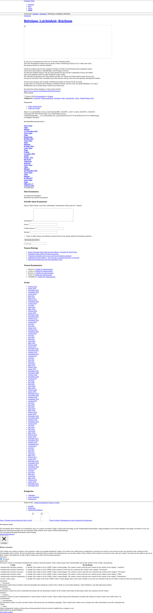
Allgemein (43, 14)
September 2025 (33, 292)
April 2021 (31, 363)
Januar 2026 (32, 288)
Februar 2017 (32, 457)
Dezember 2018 (33, 416)
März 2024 (31, 309)
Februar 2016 (32, 480)
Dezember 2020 (33, 371)
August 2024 (32, 303)
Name (26, 224)
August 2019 (32, 401)
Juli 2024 (31, 305)
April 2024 (31, 307)
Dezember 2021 (33, 348)
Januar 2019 (32, 414)
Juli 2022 (31, 335)
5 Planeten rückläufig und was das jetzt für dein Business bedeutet (49, 256)
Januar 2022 (32, 347)
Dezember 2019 (33, 393)
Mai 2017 (31, 452)
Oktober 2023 (32, 318)
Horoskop (57, 98)
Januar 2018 (32, 437)
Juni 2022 (31, 337)
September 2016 (33, 467)
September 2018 (33, 422)
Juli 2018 (31, 425)
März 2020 (31, 388)
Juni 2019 (31, 405)
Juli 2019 (31, 403)
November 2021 (33, 350)
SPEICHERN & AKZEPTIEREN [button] (11, 610)
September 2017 (33, 444)
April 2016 (31, 476)
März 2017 (31, 455)
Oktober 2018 (32, 420)
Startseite (35, 14)
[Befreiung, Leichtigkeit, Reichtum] (68, 58)
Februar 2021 (32, 367)
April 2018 (31, 431)
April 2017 (31, 454)
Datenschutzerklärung (7, 534)
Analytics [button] (3, 593)
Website (26, 232)
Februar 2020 (32, 390)
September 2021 (33, 354)
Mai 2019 (31, 407)
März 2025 (31, 298)
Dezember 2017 (33, 438)
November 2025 (33, 290)
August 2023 (32, 322)
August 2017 (32, 446)
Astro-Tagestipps (33, 497)
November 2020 (33, 373)
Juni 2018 (31, 427)
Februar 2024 (32, 311)
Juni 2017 (31, 450)
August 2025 (32, 294)
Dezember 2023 (33, 315)
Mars (63, 98)
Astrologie (37, 98)
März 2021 (31, 365)
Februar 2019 (32, 412)
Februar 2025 (32, 300)
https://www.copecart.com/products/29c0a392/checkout (42, 91)
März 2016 (31, 478)
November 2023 (33, 317)
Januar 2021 (32, 369)
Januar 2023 (32, 328)
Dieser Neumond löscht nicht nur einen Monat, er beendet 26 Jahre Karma (52, 252)
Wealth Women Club (87, 98)
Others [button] (2, 604)
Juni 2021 (31, 360)
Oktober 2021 (32, 352)
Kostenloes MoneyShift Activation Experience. (43, 254)
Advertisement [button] (5, 598)
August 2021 (32, 356)
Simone (50, 96)
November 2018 (33, 418)
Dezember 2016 (33, 461)
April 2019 (31, 408)
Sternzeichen (70, 98)
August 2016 (32, 469)
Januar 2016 (32, 482)
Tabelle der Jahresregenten (44, 269)
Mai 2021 (31, 362)
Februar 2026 (32, 286)
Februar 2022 (32, 345)
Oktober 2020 (32, 375)
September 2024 (33, 301)
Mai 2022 (31, 339)
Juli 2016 (31, 470)
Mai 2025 (31, 296)
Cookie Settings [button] (31, 532)
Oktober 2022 (32, 330)
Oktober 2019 (32, 397)
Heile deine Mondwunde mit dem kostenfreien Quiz (45, 259)
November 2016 (33, 463)
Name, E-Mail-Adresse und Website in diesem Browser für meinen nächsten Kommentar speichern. (59, 236)
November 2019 (33, 395)
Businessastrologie (47, 98)
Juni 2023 (31, 326)
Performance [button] (4, 587)
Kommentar (28, 221)
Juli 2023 (31, 324)
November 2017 (33, 440)
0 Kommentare (40, 96)
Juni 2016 (31, 472)
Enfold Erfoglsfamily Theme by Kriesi (46, 503)
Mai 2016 (31, 474)
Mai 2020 (31, 384)
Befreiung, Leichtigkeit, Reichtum (48, 21)
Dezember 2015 (33, 484)
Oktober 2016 (32, 465)
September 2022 (33, 332)
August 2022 (32, 333)
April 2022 (31, 341)
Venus (77, 98)
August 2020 (32, 378)
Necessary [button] (3, 557)
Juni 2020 (31, 382)
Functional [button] (3, 581)
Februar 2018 (32, 435)
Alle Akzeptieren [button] (5, 532)
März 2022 (31, 343)
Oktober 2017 (32, 442)
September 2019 (33, 399)
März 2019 (31, 410)
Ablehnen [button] (22, 532)
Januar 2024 (32, 313)
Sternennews (32, 499)
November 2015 (33, 485)
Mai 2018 (31, 429)
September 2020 (33, 377)
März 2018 (31, 433)
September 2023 (33, 320)
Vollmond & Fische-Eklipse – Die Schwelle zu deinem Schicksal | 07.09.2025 (53, 258)
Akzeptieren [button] (15, 532)
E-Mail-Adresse (30, 228)
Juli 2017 (31, 448)
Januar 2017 (32, 459)
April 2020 (31, 386)
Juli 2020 (31, 380)
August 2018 (32, 423)
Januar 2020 (32, 392)
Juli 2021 (31, 358)
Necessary (5, 559)
